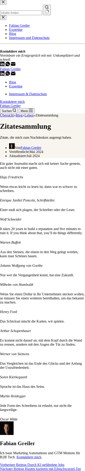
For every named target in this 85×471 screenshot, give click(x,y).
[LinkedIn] (2, 74)
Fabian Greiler (10, 69)
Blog (12, 82)
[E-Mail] (13, 74)
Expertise (15, 86)
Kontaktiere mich (12, 102)
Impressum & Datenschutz (28, 94)
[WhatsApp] (8, 74)
